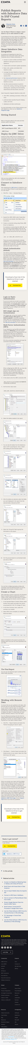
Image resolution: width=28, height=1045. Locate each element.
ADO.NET (3, 966)
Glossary (3, 1024)
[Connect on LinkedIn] (26, 26)
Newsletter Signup (5, 1022)
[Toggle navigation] (24, 2)
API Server (3, 971)
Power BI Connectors (5, 977)
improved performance (11, 78)
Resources (3, 1019)
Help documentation (8, 261)
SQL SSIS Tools (18, 966)
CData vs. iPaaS (4, 997)
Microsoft (17, 1019)
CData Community (5, 1013)
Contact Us (17, 1004)
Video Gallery (4, 1026)
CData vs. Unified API (5, 1000)
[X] (5, 947)
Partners (17, 1000)
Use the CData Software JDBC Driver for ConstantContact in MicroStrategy (15, 912)
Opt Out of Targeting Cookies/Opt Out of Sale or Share (14, 1042)
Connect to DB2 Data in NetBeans (13, 895)
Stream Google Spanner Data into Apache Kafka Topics (13, 903)
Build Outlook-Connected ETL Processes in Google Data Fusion (13, 907)
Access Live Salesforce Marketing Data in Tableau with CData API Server (15, 883)
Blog (2, 1017)
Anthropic (17, 1013)
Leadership (17, 997)
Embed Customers (5, 995)
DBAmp (16, 968)
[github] (8, 947)
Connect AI (17, 964)
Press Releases (18, 990)
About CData (18, 988)
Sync (16, 961)
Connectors (3, 988)
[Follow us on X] (23, 26)
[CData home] (7, 2)
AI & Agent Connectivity (6, 993)
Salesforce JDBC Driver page (8, 798)
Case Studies (4, 1015)
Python (2, 968)
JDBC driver (14, 187)
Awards (16, 995)
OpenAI (16, 1024)
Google (16, 1017)
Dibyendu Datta (10, 24)
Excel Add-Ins (4, 975)
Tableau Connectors (5, 980)
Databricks (17, 1015)
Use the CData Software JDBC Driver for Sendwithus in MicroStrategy (15, 920)
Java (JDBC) (4, 964)
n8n (15, 1022)
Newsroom (17, 993)
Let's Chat (5, 952)
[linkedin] (2, 947)
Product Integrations (5, 990)
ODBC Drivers (4, 961)
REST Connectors (5, 973)
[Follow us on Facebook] (21, 26)
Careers (16, 1002)
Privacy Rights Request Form (11, 1039)
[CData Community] (11, 947)
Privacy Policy (11, 1036)
